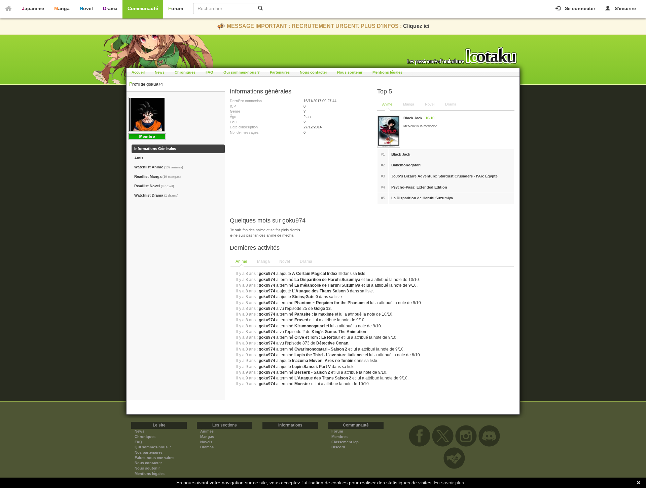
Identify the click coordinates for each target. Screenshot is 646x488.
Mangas (207, 437)
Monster (302, 383)
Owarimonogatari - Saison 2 (320, 349)
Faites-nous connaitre (154, 458)
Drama (110, 8)
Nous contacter (313, 72)
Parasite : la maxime (314, 314)
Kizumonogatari (309, 326)
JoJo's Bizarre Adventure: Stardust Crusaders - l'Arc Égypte (444, 176)
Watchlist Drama (156, 195)
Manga (62, 8)
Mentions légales (387, 72)
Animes (207, 431)
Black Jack (400, 154)
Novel (86, 8)
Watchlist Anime (158, 167)
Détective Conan (332, 343)
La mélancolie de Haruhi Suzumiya (327, 285)
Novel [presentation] (284, 261)
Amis (138, 158)
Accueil (138, 72)
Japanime (33, 8)
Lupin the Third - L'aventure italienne (329, 355)
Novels (206, 442)
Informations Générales (155, 149)
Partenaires (280, 72)
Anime (387, 104)
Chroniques (185, 72)
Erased (301, 320)
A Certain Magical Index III (317, 273)
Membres (339, 437)
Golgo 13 (322, 308)
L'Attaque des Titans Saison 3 (320, 291)
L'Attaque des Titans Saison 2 (322, 378)
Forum (175, 8)
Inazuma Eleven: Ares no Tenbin (322, 360)
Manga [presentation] (263, 261)
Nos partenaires (149, 452)
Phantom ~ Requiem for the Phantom (329, 302)
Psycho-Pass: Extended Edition (419, 187)
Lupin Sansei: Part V (311, 366)
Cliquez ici (416, 26)
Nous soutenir (349, 72)
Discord (338, 447)
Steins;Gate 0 (305, 296)
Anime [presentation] (241, 261)
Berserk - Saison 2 (312, 372)
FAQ (209, 72)
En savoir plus (449, 482)
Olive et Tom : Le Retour (317, 337)
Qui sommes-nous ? (241, 72)
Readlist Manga (157, 176)
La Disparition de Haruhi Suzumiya (422, 198)
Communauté (143, 8)
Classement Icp (345, 442)
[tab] (241, 262)
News (160, 72)
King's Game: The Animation (339, 331)
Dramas (207, 447)
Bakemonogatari (406, 165)
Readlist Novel (154, 186)
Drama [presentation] (306, 261)
